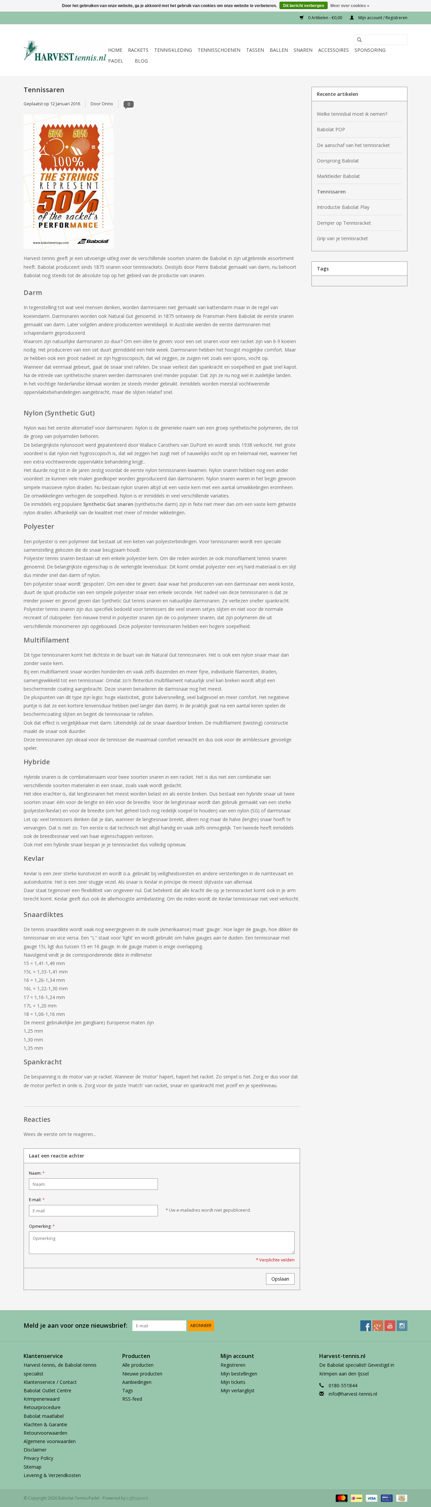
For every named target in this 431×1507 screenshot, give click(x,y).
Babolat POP (331, 129)
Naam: (37, 1173)
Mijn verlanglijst (238, 1390)
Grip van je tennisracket (342, 238)
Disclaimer (35, 1449)
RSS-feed (132, 1399)
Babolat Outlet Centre (47, 1390)
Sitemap (32, 1467)
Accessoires (333, 50)
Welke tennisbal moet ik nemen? (352, 114)
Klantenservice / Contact (50, 1382)
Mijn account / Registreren (382, 18)
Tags (127, 1390)
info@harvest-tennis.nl (353, 1394)
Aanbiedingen (137, 1382)
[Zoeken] (357, 40)
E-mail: (37, 1200)
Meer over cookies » (349, 5)
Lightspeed (137, 1498)
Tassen (255, 50)
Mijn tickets (233, 1382)
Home (115, 50)
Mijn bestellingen (239, 1373)
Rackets (138, 50)
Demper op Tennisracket (344, 223)
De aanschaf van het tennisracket (353, 145)
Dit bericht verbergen (303, 5)
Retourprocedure (42, 1407)
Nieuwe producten (142, 1373)
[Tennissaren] (162, 184)
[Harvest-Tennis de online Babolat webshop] (65, 50)
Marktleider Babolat (338, 176)
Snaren (303, 50)
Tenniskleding (173, 50)
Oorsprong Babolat (338, 160)
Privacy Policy (38, 1458)
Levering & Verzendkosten (52, 1475)
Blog (141, 61)
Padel (115, 61)
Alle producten (138, 1365)
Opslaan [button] (280, 1279)
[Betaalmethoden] (341, 1498)
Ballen (279, 50)
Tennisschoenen (219, 50)
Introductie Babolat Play (343, 207)
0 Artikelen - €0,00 (325, 18)
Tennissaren (44, 89)
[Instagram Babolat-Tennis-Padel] (402, 1325)
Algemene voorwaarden (50, 1441)
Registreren (233, 1365)
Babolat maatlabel (44, 1416)
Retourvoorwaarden (45, 1433)
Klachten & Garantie (45, 1424)
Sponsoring (370, 50)
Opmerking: (42, 1226)
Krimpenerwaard (42, 1399)
